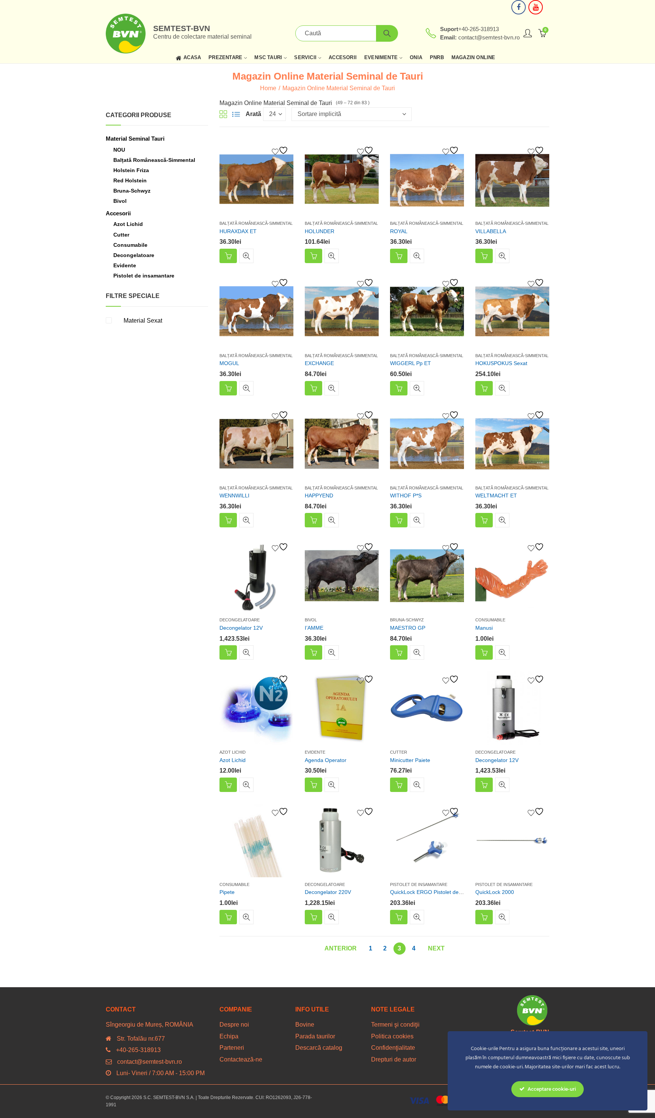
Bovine (304, 1024)
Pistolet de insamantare (418, 884)
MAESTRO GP (407, 628)
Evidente (315, 752)
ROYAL (398, 231)
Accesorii (118, 213)
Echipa (228, 1036)
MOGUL (229, 363)
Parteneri (231, 1047)
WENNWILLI (234, 495)
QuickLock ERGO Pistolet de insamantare (440, 892)
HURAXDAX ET (238, 231)
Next (436, 948)
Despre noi (234, 1024)
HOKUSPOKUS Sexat (501, 363)
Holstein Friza (131, 170)
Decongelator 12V (241, 628)
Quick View (246, 256)
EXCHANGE (319, 363)
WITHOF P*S (406, 495)
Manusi (484, 628)
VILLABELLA (490, 231)
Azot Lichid (232, 752)
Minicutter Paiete (410, 760)
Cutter (398, 752)
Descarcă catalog (318, 1047)
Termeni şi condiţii (395, 1024)
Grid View (223, 114)
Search (387, 33)
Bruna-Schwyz (407, 620)
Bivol (311, 620)
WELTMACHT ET (496, 495)
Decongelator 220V (328, 892)
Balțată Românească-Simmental (256, 223)
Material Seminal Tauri (135, 139)
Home (268, 88)
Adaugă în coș (228, 256)
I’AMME (314, 628)
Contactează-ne (240, 1059)
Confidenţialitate (393, 1047)
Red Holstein (130, 180)
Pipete (227, 892)
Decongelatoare (239, 620)
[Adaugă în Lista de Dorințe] (280, 150)
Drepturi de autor (393, 1059)
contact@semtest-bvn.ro (149, 1061)
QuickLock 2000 (494, 892)
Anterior (340, 948)
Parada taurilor (315, 1036)
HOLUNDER (319, 231)
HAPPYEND (319, 495)
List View (236, 114)
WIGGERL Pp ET (410, 363)
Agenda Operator (325, 760)
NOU (119, 150)
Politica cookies (392, 1036)
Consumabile (490, 620)
